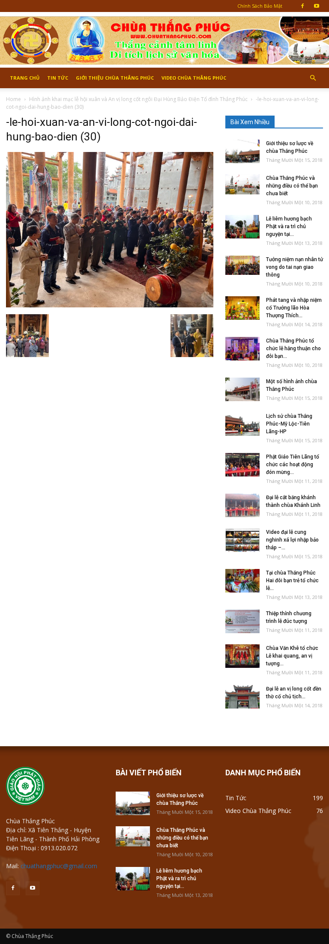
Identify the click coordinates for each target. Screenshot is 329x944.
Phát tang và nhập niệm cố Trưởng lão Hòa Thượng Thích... (294, 308)
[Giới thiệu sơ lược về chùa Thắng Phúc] (242, 151)
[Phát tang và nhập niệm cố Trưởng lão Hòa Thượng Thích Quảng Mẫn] (242, 308)
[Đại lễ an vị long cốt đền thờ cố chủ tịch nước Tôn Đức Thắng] (242, 697)
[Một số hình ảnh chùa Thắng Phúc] (242, 389)
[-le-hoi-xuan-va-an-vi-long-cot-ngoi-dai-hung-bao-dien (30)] (109, 305)
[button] (312, 78)
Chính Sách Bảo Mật (259, 6)
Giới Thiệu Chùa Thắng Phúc (115, 77)
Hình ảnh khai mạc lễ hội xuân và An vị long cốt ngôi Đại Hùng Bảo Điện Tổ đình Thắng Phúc (138, 99)
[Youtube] (316, 6)
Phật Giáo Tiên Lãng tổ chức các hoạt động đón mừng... (292, 464)
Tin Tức (57, 77)
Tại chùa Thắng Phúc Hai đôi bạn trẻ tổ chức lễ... (292, 580)
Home (13, 99)
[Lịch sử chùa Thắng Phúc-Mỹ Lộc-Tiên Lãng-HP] (242, 424)
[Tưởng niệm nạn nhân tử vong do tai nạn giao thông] (242, 265)
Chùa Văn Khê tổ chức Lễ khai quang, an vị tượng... (292, 656)
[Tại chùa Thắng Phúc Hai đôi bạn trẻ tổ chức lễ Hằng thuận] (242, 581)
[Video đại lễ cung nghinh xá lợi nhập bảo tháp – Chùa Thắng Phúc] (242, 540)
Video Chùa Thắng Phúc (194, 77)
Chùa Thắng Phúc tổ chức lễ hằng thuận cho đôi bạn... (293, 348)
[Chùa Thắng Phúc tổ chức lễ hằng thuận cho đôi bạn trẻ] (242, 348)
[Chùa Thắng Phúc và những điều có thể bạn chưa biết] (242, 184)
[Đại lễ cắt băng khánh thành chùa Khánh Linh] (242, 505)
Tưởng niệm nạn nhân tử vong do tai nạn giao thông (294, 267)
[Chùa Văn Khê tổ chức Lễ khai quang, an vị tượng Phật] (242, 656)
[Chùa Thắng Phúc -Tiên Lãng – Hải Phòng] (164, 40)
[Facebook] (302, 6)
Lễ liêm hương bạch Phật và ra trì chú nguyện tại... (289, 226)
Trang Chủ (24, 77)
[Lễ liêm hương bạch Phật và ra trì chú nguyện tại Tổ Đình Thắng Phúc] (242, 226)
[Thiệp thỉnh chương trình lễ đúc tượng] (242, 621)
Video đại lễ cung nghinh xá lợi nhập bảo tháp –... (292, 540)
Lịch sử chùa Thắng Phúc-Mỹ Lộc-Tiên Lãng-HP (289, 424)
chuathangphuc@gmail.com (59, 866)
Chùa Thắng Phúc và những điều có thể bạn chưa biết (292, 186)
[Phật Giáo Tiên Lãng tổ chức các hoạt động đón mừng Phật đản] (242, 464)
